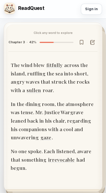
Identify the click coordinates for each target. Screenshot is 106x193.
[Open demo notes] (92, 42)
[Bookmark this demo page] (81, 42)
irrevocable (61, 159)
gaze (45, 137)
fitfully (54, 65)
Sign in (91, 9)
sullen (34, 90)
